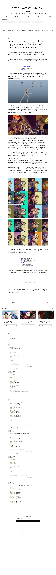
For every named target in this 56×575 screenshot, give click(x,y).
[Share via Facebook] (8, 297)
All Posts (3, 30)
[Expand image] (14, 183)
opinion (43, 30)
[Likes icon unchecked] (11, 367)
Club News (18, 30)
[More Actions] (47, 343)
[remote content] (28, 67)
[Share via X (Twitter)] (10, 297)
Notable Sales (31, 30)
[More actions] (47, 38)
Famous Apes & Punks (10, 30)
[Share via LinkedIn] (13, 297)
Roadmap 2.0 (24, 30)
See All (52, 306)
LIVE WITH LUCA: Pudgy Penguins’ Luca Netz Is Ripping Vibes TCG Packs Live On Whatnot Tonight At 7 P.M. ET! (27, 320)
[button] (52, 30)
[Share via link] (16, 297)
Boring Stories (37, 30)
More (47, 30)
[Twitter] (28, 525)
